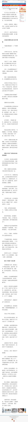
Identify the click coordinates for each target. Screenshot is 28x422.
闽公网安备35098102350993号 (14, 419)
